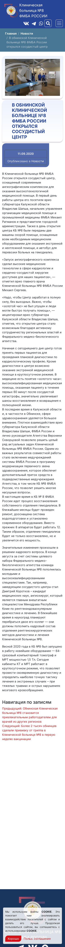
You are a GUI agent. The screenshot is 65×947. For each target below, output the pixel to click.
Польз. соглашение (37, 938)
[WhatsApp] (41, 23)
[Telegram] (34, 23)
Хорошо (13, 938)
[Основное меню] (59, 23)
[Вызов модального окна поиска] (48, 23)
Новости (37, 161)
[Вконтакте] (26, 23)
